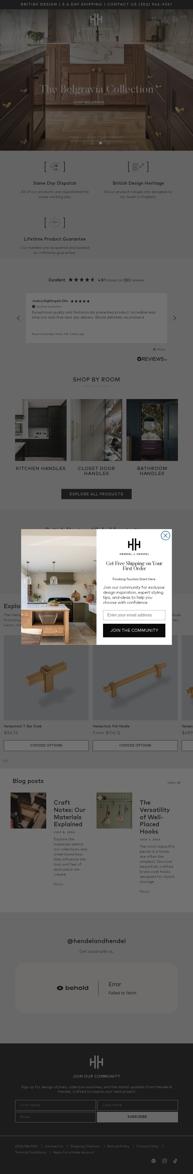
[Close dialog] (165, 535)
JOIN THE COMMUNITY (134, 631)
